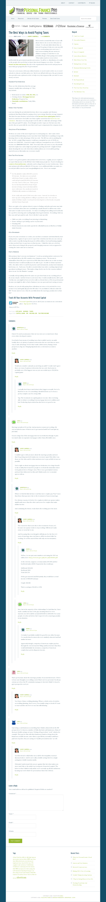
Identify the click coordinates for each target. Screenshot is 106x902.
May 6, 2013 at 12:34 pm (25, 696)
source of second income (18, 164)
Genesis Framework (58, 897)
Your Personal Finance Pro (33, 11)
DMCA (61, 896)
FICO (27, 866)
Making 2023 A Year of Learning (81, 871)
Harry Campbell (25, 359)
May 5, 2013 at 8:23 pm (25, 361)
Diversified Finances (79, 40)
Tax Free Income (43, 313)
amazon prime (16, 859)
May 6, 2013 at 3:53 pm (28, 604)
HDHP (14, 868)
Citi (27, 863)
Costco (29, 863)
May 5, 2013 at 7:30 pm (22, 329)
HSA (17, 869)
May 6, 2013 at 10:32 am (25, 489)
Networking (15, 872)
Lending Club (32, 868)
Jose (18, 721)
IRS (27, 313)
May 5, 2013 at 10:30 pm (22, 422)
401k (23, 857)
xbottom (21, 877)
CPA (32, 863)
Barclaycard (30, 861)
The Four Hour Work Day (81, 88)
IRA (25, 868)
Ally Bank (29, 857)
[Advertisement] (51, 91)
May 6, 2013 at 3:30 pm (31, 550)
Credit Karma (29, 865)
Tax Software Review (22, 874)
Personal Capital (24, 301)
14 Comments (45, 36)
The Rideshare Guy (79, 92)
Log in (73, 897)
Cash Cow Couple (79, 36)
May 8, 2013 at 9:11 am (25, 751)
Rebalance (28, 872)
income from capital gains (47, 116)
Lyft (14, 870)
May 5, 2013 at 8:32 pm (28, 384)
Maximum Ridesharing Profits (82, 68)
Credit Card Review (21, 865)
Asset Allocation (17, 861)
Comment (12, 793)
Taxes (31, 311)
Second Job (33, 313)
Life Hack (19, 311)
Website (11, 831)
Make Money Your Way (80, 60)
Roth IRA (33, 872)
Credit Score (16, 866)
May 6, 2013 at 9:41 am (25, 450)
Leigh (18, 421)
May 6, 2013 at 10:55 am (28, 521)
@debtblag (20, 327)
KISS (27, 868)
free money (31, 866)
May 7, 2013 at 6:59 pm (22, 723)
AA (25, 857)
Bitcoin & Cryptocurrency (80, 867)
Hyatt (19, 868)
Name (11, 814)
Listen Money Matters (80, 56)
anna (18, 671)
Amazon (34, 857)
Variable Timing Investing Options (82, 875)
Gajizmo (76, 44)
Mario (24, 383)
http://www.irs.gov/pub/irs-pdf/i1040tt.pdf (43, 557)
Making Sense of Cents (80, 64)
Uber (33, 874)
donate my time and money (17, 64)
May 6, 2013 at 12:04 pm (22, 673)
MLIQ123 (76, 76)
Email (11, 822)
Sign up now (28, 304)
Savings (25, 311)
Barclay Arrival (24, 861)
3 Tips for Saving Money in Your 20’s (83, 879)
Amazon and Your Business (80, 863)
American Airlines (23, 859)
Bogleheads (15, 863)
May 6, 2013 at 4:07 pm (31, 630)
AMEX (28, 859)
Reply (13, 353)
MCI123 (76, 72)
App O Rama (33, 859)
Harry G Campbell (79, 52)
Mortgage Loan (30, 870)
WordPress (68, 897)
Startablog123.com (79, 84)
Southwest (15, 874)
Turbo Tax (29, 874)
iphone (22, 868)
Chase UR (24, 863)
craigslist (15, 865)
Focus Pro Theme (46, 897)
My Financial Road (79, 80)
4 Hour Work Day (17, 857)
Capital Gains (20, 313)
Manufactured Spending (20, 870)
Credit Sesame (23, 866)
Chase (19, 863)
